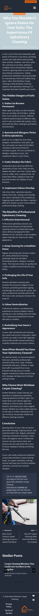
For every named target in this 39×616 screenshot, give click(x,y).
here (12, 479)
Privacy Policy (9, 605)
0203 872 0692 (31, 1)
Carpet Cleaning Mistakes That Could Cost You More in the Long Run (19, 567)
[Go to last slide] (5, 570)
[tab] (15, 582)
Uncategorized (19, 14)
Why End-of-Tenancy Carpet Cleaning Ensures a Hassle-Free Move (9, 536)
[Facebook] (33, 600)
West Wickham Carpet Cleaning (15, 47)
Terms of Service (9, 611)
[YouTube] (33, 596)
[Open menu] (34, 8)
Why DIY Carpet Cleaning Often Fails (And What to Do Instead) (29, 536)
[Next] (33, 570)
